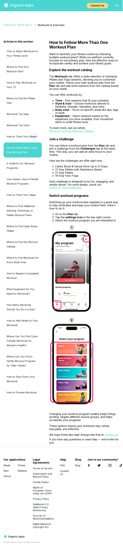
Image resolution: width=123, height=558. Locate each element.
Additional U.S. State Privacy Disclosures (41, 507)
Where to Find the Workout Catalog (71, 131)
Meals (7, 465)
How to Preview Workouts (22, 392)
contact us (111, 434)
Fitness (22, 465)
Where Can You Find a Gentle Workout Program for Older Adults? (21, 361)
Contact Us (97, 5)
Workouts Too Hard (18, 125)
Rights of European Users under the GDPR (42, 490)
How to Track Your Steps (21, 194)
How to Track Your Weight (22, 136)
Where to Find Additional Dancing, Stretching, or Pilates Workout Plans (21, 211)
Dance (7, 476)
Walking (22, 470)
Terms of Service (42, 468)
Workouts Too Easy (18, 114)
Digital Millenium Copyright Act (42, 526)
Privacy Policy (41, 498)
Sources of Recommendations (43, 517)
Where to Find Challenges (65, 187)
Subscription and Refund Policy (42, 475)
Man (6, 470)
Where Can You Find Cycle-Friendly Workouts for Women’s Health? (22, 341)
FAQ (62, 465)
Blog (77, 465)
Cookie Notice (41, 482)
